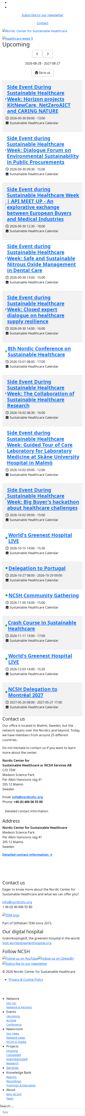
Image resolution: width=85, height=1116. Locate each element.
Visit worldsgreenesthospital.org (26, 943)
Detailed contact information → (27, 854)
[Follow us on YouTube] (20, 958)
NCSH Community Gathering (43, 595)
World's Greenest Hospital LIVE (40, 538)
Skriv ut (44, 73)
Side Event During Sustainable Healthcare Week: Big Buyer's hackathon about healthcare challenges (43, 499)
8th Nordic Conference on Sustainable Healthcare (39, 351)
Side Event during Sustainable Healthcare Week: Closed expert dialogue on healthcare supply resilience (35, 309)
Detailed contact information (26, 811)
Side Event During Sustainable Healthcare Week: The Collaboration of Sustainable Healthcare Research (40, 393)
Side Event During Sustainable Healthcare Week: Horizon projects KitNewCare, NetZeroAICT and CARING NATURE (39, 99)
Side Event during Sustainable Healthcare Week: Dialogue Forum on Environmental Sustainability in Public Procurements (43, 150)
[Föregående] (37, 54)
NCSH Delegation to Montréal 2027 (32, 692)
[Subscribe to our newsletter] (24, 963)
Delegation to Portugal (37, 568)
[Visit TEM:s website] (11, 915)
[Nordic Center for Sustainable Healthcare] (22, 868)
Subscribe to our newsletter (42, 15)
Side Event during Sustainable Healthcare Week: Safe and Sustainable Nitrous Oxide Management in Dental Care (41, 258)
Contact (42, 23)
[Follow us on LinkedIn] (56, 958)
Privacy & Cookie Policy (26, 979)
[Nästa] (48, 54)
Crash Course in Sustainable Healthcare (42, 625)
